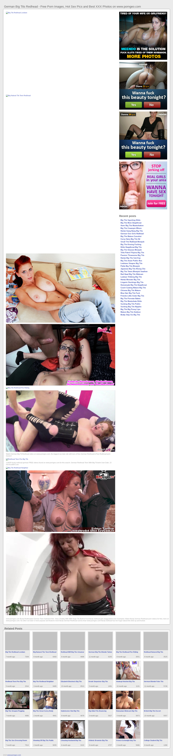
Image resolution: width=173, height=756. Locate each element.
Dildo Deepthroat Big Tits (131, 247)
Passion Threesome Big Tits (132, 255)
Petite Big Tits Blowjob (130, 266)
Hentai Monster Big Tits (130, 280)
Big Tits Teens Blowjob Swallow (134, 271)
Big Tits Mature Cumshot (131, 236)
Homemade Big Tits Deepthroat (134, 285)
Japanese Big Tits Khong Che (133, 269)
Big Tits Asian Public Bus (131, 261)
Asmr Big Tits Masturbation (132, 226)
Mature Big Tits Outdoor (131, 312)
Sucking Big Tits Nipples (131, 307)
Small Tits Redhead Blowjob (132, 242)
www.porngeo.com (14, 755)
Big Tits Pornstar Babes (130, 299)
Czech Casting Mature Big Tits (133, 288)
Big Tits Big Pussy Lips (130, 309)
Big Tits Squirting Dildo (130, 220)
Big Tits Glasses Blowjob (131, 250)
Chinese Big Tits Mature (131, 290)
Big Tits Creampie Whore (131, 228)
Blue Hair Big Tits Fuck (130, 293)
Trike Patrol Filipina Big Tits (132, 253)
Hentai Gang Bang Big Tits (132, 231)
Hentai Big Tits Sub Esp (131, 258)
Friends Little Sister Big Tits (132, 296)
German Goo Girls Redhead (132, 234)
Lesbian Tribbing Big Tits (131, 277)
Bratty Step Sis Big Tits (130, 315)
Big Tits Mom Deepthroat (131, 223)
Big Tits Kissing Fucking (131, 244)
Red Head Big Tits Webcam (132, 274)
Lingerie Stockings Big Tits (132, 282)
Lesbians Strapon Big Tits (131, 263)
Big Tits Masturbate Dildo (131, 301)
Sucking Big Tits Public (130, 304)
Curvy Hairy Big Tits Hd (130, 239)
